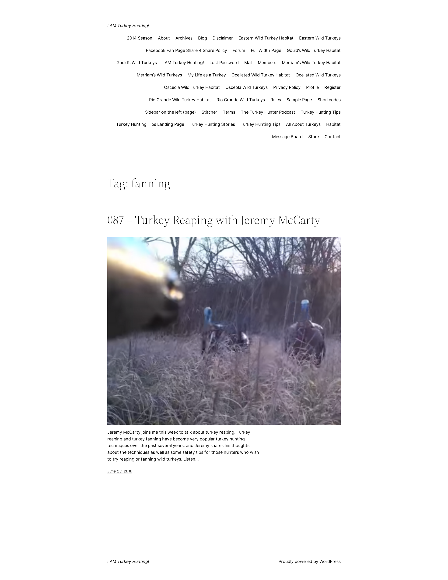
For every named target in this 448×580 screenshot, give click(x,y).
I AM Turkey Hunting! (128, 25)
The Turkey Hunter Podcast (268, 112)
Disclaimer (223, 38)
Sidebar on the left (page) (170, 112)
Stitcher (209, 112)
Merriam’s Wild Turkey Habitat (311, 62)
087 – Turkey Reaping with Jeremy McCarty (213, 220)
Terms (229, 112)
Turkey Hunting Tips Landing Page (150, 124)
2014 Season (139, 38)
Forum (239, 50)
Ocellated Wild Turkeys (318, 74)
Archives (183, 38)
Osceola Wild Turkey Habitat (192, 87)
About (164, 38)
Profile (312, 87)
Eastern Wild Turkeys (320, 38)
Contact (333, 136)
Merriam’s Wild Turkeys (159, 74)
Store (313, 136)
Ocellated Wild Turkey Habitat (260, 74)
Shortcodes (329, 99)
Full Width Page (266, 50)
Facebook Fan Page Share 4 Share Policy (186, 50)
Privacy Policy (287, 87)
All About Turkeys (303, 124)
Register (332, 87)
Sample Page (299, 99)
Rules (275, 99)
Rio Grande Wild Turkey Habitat (180, 99)
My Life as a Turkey (207, 74)
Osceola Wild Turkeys (246, 87)
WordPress (330, 561)
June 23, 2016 (119, 471)
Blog (202, 38)
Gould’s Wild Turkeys (136, 62)
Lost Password (224, 62)
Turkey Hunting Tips (321, 112)
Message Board (287, 136)
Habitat (333, 124)
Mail (248, 62)
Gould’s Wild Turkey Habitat (314, 50)
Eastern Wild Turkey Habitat (266, 38)
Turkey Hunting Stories (212, 124)
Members (267, 62)
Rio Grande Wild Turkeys (241, 99)
